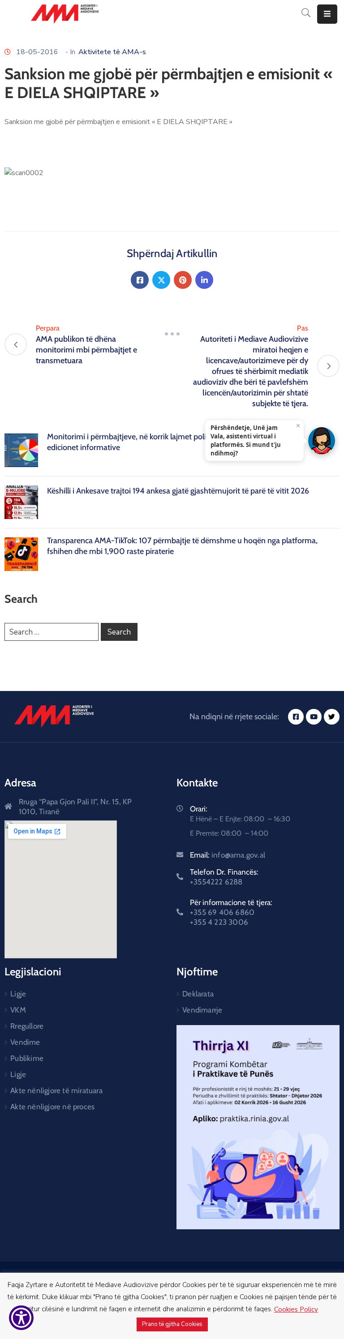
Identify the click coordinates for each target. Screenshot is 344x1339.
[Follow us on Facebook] (140, 280)
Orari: (198, 808)
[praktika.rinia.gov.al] (258, 1127)
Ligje (18, 993)
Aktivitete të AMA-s (112, 52)
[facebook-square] (296, 717)
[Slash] (172, 333)
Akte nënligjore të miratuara (56, 1090)
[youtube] (314, 717)
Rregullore (26, 1025)
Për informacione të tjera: (231, 912)
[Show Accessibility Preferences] (21, 1317)
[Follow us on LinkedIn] (204, 280)
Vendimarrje (202, 1009)
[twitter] (332, 717)
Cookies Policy (296, 1309)
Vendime (25, 1042)
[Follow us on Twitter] (161, 280)
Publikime (26, 1058)
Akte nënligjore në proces (52, 1106)
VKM (18, 1009)
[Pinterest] (183, 280)
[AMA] (65, 14)
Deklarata (198, 993)
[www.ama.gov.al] (54, 716)
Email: (227, 854)
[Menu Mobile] (327, 14)
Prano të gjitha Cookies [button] (172, 1324)
